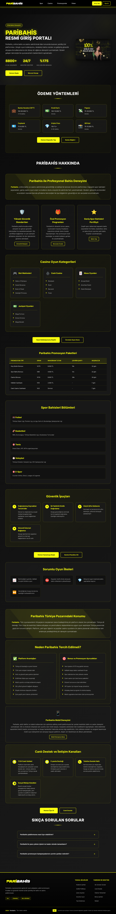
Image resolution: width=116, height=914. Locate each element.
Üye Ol (107, 3)
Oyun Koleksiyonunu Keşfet (46, 340)
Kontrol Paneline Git (71, 555)
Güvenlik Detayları (22, 244)
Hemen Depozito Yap (48, 140)
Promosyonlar (62, 3)
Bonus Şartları (99, 897)
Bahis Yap (94, 239)
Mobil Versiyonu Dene (58, 737)
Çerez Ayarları (80, 893)
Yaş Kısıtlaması (80, 901)
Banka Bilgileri (70, 140)
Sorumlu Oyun (80, 897)
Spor (41, 3)
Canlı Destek (67, 810)
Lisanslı (15, 898)
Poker (74, 3)
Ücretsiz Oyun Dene (72, 340)
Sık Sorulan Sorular (100, 884)
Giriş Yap (97, 3)
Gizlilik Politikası (80, 889)
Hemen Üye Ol (49, 810)
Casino (50, 3)
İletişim (97, 901)
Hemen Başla (14, 73)
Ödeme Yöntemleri (100, 893)
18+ (8, 898)
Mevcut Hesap (33, 73)
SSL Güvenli (26, 898)
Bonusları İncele (58, 244)
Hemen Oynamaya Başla (46, 555)
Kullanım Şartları (81, 884)
